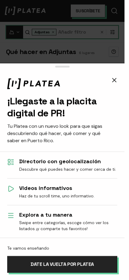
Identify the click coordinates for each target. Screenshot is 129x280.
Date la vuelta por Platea (62, 264)
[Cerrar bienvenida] (114, 80)
